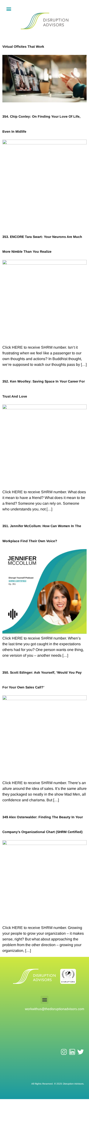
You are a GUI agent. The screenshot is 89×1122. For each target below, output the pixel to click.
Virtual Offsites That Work (23, 46)
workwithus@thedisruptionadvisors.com (54, 1009)
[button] (9, 9)
